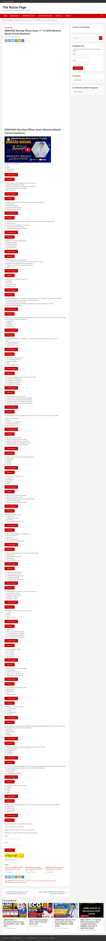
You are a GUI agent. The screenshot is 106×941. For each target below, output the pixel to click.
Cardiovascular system (37, 913)
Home (5, 16)
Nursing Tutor (59, 915)
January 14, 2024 (9, 37)
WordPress (52, 938)
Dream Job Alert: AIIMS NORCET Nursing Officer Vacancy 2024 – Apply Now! (52, 892)
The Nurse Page (14, 7)
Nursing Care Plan (44, 16)
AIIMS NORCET (8, 915)
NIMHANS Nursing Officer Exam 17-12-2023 (19, 880)
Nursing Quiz (14, 16)
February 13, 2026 (85, 930)
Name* (6, 836)
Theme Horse (32, 938)
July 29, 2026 (7, 928)
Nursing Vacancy (29, 16)
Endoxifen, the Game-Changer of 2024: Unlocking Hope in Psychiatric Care (17, 892)
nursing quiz (9, 27)
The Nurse (30, 824)
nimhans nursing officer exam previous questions (43, 880)
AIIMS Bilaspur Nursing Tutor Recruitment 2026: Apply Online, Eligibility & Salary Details (65, 923)
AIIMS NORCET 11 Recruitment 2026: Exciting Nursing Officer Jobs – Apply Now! (14, 923)
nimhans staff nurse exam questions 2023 (16, 882)
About (67, 16)
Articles (58, 16)
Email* (6, 842)
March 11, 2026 (59, 928)
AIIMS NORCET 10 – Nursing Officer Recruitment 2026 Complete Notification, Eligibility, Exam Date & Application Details (90, 924)
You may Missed (10, 901)
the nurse (17, 37)
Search (100, 38)
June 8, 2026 (32, 926)
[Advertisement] (36, 62)
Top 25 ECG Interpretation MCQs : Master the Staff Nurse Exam (38, 922)
